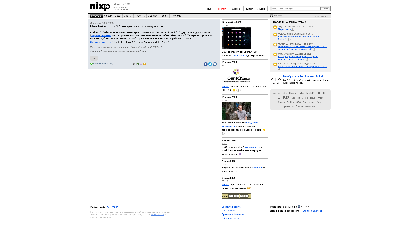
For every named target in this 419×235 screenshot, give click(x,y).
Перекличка (284, 29)
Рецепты (140, 15)
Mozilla (305, 98)
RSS (209, 9)
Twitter (249, 9)
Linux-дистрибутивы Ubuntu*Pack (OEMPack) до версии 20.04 (243, 53)
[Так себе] (137, 63)
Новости (96, 15)
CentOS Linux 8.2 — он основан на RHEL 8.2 (244, 88)
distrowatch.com (138, 51)
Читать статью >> (100, 42)
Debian (292, 93)
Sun (304, 102)
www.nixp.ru (157, 214)
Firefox (301, 93)
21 (294, 29)
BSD (285, 93)
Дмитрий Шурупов (100, 51)
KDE (324, 93)
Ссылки (152, 15)
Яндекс (261, 9)
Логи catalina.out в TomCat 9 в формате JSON (302, 66)
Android (277, 93)
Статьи (128, 15)
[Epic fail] (134, 63)
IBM (318, 93)
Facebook (236, 9)
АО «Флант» (112, 206)
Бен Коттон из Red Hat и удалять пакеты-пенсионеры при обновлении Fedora (242, 126)
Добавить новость (231, 206)
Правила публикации (233, 214)
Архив (225, 196)
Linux (94, 58)
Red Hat (290, 102)
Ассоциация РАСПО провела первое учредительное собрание (298, 57)
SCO (298, 102)
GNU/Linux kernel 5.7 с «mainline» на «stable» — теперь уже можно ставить (242, 150)
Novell (313, 98)
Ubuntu (312, 102)
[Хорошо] (141, 63)
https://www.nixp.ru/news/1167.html (143, 47)
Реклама (176, 15)
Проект (164, 15)
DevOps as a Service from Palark (303, 76)
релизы (289, 106)
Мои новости (228, 210)
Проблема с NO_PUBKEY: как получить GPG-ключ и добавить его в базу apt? (302, 47)
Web (319, 102)
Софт (118, 15)
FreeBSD (310, 93)
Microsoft (296, 98)
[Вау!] (144, 63)
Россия (299, 106)
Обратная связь (230, 218)
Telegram (221, 9)
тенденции (310, 106)
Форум (108, 15)
